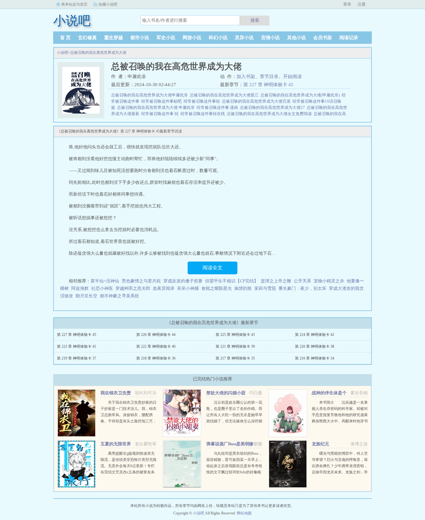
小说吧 (62, 52)
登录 (347, 4)
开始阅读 (292, 76)
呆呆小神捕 (188, 288)
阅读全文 (212, 267)
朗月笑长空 (86, 296)
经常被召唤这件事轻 (203, 101)
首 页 (65, 37)
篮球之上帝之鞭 (276, 281)
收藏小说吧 (108, 4)
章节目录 (269, 76)
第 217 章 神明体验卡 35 (235, 358)
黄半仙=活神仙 (105, 281)
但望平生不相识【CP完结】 (231, 281)
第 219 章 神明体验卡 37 (76, 358)
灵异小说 (244, 37)
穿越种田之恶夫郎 (132, 288)
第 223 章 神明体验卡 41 (76, 346)
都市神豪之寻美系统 (119, 296)
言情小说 (270, 37)
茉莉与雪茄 (265, 288)
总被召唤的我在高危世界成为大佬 (98, 52)
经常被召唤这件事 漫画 (218, 107)
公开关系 (302, 281)
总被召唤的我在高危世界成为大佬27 (273, 107)
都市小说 (139, 37)
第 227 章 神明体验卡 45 (268, 84)
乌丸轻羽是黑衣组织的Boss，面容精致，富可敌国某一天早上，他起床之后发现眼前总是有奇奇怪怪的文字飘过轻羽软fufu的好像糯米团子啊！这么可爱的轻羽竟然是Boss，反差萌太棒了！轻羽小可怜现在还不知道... (234, 472)
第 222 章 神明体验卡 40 (155, 346)
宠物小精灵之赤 (329, 281)
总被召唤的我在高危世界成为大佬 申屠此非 (157, 107)
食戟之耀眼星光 (216, 288)
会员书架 (322, 37)
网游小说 (192, 37)
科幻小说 (218, 37)
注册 (361, 4)
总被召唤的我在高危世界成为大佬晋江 (225, 95)
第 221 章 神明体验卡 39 (235, 346)
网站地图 (244, 513)
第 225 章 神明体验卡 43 (235, 334)
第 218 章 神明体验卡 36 (155, 358)
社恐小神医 (102, 288)
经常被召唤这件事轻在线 (203, 113)
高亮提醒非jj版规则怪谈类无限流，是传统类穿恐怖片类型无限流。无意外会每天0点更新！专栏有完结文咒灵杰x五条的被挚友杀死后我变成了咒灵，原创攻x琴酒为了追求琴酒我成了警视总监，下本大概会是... (128, 472)
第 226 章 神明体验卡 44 (155, 334)
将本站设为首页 (74, 4)
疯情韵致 (243, 288)
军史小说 (165, 37)
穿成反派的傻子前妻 (183, 281)
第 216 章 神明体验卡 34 (314, 358)
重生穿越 (113, 37)
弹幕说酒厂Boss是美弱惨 (230, 444)
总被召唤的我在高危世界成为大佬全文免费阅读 (270, 113)
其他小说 (296, 37)
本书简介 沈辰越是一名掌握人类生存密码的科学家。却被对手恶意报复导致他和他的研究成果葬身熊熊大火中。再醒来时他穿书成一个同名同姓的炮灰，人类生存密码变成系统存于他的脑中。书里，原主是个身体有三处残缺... (340, 421)
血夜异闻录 (164, 288)
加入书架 (245, 76)
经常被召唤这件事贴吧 (162, 101)
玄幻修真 (87, 37)
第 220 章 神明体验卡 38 (314, 346)
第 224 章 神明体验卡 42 (314, 334)
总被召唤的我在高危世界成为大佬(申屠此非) (301, 95)
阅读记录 (348, 37)
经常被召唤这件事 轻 (160, 113)
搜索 (254, 20)
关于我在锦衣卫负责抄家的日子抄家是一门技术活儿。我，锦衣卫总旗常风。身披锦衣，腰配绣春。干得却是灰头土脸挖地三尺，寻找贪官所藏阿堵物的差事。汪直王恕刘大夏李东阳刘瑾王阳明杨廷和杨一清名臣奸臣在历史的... (128, 421)
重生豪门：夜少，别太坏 (302, 288)
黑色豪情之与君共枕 (141, 281)
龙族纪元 (320, 444)
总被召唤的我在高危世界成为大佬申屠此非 (150, 95)
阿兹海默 (80, 288)
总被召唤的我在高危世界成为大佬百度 (257, 101)
